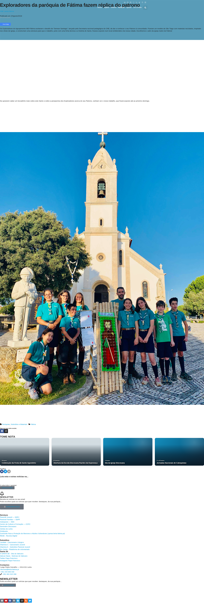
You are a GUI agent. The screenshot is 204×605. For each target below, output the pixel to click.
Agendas (128, 7)
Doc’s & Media (137, 7)
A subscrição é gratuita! (8, 485)
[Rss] (136, 2)
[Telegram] (130, 2)
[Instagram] (133, 2)
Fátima (33, 424)
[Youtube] (125, 2)
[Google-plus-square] (145, 2)
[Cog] (2, 601)
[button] (145, 8)
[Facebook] (127, 2)
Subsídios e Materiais (19, 424)
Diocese (99, 7)
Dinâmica (113, 7)
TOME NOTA (7, 436)
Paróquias (6, 424)
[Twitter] (139, 2)
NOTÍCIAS (121, 7)
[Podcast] (142, 2)
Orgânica (106, 7)
